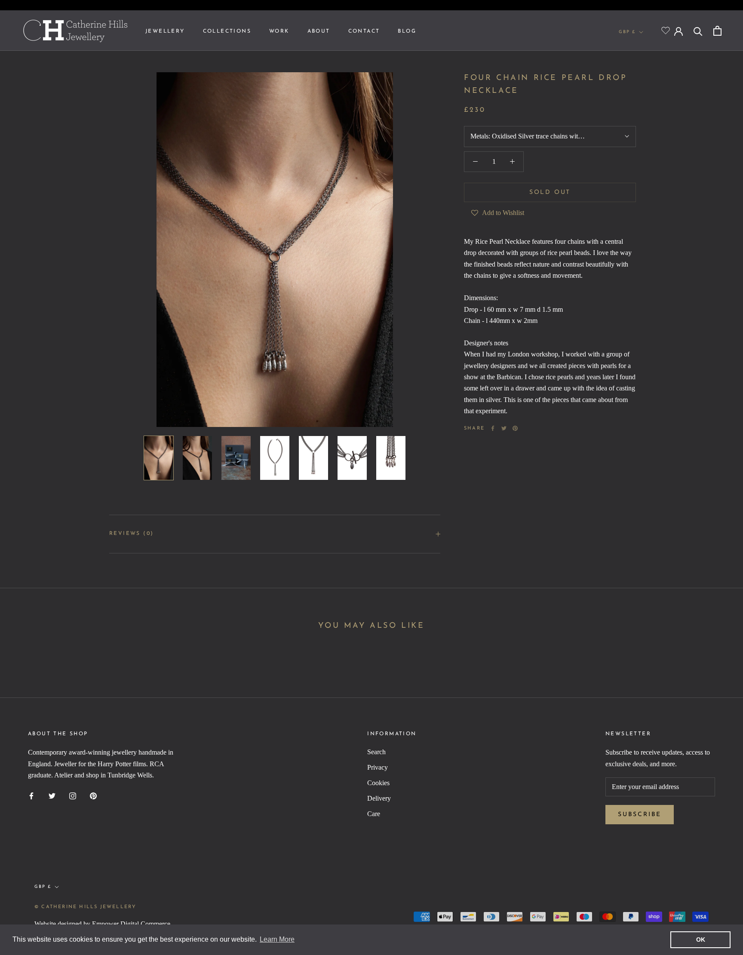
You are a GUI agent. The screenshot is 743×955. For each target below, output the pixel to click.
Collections (227, 31)
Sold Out (550, 192)
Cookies (378, 782)
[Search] (698, 30)
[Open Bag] (717, 31)
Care (373, 813)
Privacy (377, 767)
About (318, 31)
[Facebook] (492, 428)
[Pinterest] (515, 428)
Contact (364, 31)
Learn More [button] (277, 939)
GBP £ (627, 32)
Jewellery (165, 31)
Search (376, 751)
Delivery (379, 798)
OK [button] (700, 939)
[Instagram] (72, 795)
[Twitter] (504, 428)
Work (279, 31)
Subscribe (639, 814)
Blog (407, 31)
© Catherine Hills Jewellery (85, 907)
